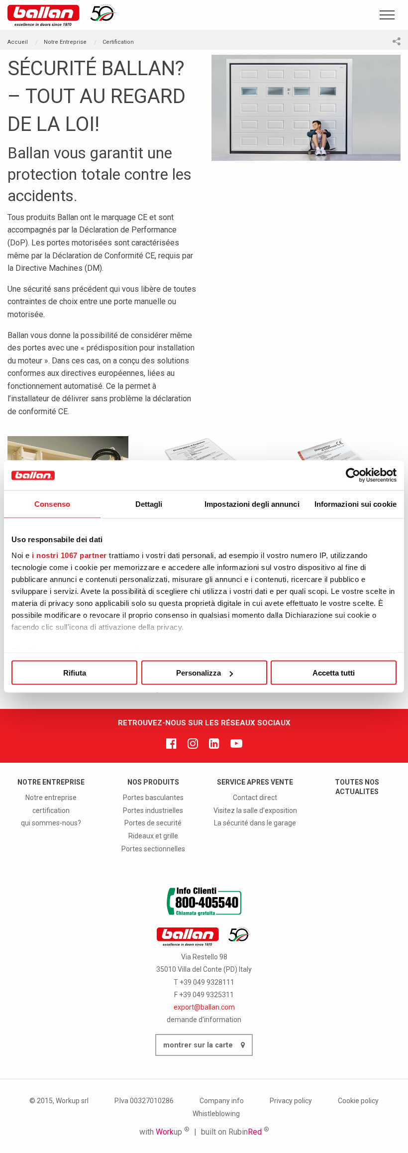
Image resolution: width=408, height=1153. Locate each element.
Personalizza (198, 673)
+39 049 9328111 (207, 982)
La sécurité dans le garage (255, 823)
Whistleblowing (216, 1114)
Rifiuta (74, 673)
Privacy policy (291, 1101)
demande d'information (204, 1020)
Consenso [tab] (52, 504)
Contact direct (255, 798)
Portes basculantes (153, 798)
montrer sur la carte (199, 1045)
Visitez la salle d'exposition (255, 810)
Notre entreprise (51, 798)
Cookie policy (358, 1101)
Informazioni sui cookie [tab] (355, 504)
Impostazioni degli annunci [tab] (252, 504)
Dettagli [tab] (149, 504)
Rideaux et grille (153, 836)
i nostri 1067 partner (69, 555)
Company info (222, 1101)
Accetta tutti (333, 673)
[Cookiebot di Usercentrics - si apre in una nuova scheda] (353, 475)
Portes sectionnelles (153, 849)
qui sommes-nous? (51, 823)
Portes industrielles (153, 810)
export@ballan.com (204, 1007)
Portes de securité (153, 823)
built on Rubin (235, 1132)
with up (164, 1132)
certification (51, 810)
